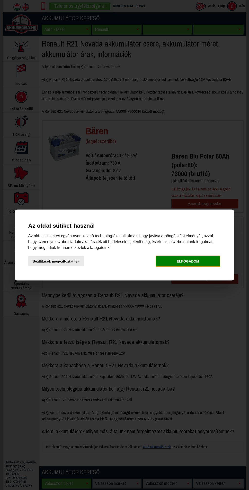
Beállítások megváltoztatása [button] (56, 261)
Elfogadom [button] (188, 261)
